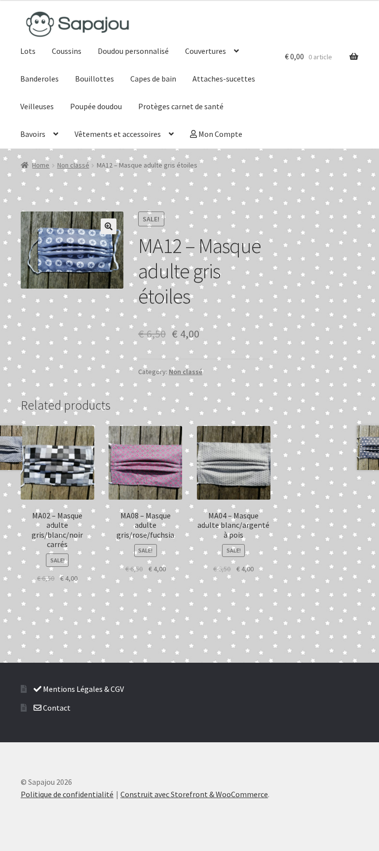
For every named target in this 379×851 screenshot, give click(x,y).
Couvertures (205, 51)
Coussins (66, 51)
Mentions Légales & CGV (82, 689)
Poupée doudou (96, 106)
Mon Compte (219, 134)
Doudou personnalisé (133, 51)
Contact (56, 708)
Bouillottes (94, 79)
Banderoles (39, 79)
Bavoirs (32, 134)
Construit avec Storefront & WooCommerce (194, 794)
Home (40, 165)
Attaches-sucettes (223, 79)
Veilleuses (37, 106)
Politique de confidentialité (67, 794)
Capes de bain (153, 79)
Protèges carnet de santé (181, 106)
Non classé (73, 165)
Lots (28, 51)
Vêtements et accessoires (118, 134)
